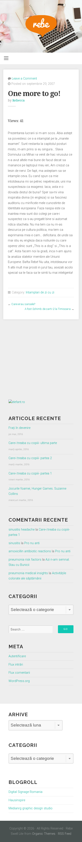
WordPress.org (19, 681)
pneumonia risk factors (25, 559)
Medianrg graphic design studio (30, 808)
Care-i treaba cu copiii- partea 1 (30, 473)
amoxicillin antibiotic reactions (30, 551)
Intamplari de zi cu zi (40, 292)
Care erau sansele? (23, 304)
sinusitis (14, 543)
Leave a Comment (24, 78)
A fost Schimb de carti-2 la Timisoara (48, 309)
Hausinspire (17, 800)
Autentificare (17, 656)
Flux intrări (16, 664)
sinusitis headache (22, 529)
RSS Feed (64, 834)
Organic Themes (43, 834)
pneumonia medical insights (28, 573)
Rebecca (18, 100)
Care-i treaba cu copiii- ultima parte (33, 443)
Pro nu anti (32, 543)
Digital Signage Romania (25, 792)
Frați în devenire (19, 428)
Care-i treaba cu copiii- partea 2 (30, 458)
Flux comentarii (19, 673)
